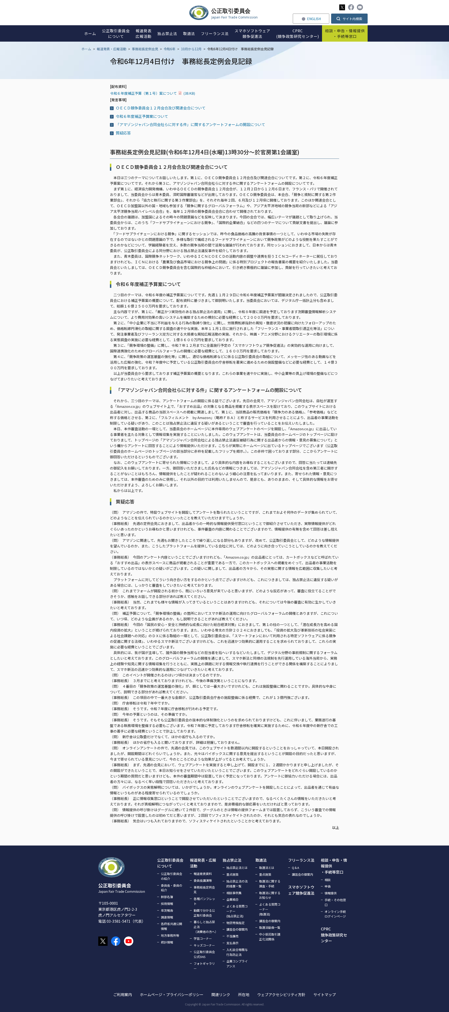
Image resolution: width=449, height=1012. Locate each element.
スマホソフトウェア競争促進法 (301, 890)
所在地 (243, 994)
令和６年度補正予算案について (142, 116)
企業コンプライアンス (237, 963)
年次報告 (167, 910)
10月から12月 (191, 49)
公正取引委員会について (170, 863)
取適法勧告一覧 (269, 927)
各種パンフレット (204, 901)
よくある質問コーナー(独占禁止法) (237, 911)
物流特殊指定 (235, 923)
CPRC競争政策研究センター (334, 934)
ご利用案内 (122, 994)
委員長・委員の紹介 (171, 888)
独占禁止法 (232, 860)
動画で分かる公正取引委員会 (204, 913)
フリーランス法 (301, 860)
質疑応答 (123, 133)
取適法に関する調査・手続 (269, 883)
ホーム (86, 49)
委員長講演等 (203, 880)
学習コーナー (203, 938)
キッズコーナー (204, 945)
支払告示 (232, 943)
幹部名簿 (167, 897)
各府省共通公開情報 (171, 926)
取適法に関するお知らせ (269, 895)
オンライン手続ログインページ (335, 914)
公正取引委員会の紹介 (171, 876)
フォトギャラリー (204, 966)
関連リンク (220, 994)
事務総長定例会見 (145, 49)
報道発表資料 (203, 873)
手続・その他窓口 (335, 902)
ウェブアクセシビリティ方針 (281, 994)
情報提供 (331, 893)
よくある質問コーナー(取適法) (269, 909)
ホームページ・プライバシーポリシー (171, 994)
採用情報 (167, 903)
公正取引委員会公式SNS (204, 954)
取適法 (261, 860)
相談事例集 (234, 893)
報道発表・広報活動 (111, 49)
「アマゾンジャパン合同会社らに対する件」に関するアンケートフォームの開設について (190, 124)
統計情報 (167, 942)
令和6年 (169, 49)
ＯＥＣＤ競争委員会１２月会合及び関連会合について (161, 108)
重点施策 (232, 874)
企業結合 (232, 899)
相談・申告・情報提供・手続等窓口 (334, 866)
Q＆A (295, 867)
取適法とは (266, 867)
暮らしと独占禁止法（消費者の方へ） (205, 927)
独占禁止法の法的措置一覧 (237, 883)
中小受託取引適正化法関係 (269, 936)
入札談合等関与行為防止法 (237, 952)
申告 (328, 886)
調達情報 (167, 917)
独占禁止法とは (237, 867)
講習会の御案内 (237, 929)
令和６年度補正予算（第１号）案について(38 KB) (152, 93)
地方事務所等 (170, 935)
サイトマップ (324, 994)
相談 (328, 880)
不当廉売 (232, 936)
